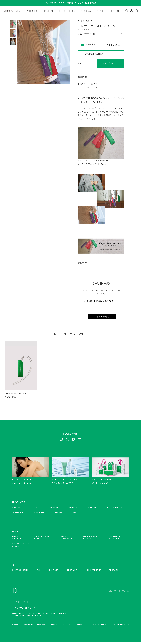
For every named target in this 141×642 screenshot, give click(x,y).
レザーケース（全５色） (89, 87)
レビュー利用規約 (101, 294)
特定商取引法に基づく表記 (34, 624)
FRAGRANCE (18, 512)
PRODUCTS (32, 11)
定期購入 (76, 512)
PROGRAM (86, 11)
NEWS (100, 11)
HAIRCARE (92, 507)
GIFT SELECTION (67, 11)
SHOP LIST (114, 11)
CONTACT (54, 570)
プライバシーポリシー (99, 624)
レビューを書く (101, 316)
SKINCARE (54, 507)
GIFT (37, 507)
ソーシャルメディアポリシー (74, 624)
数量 (80, 63)
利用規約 (54, 624)
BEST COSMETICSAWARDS (20, 545)
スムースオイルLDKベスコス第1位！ (59, 2)
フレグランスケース (85, 21)
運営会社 (15, 624)
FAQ (39, 570)
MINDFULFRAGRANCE (67, 537)
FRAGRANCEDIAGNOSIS (114, 537)
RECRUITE (114, 570)
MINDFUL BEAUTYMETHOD (42, 537)
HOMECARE (39, 512)
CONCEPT (48, 11)
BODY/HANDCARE (115, 507)
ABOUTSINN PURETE (18, 537)
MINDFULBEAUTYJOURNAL (90, 537)
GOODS (58, 512)
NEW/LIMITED (18, 507)
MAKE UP (73, 507)
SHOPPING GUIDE (20, 570)
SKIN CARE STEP (93, 570)
